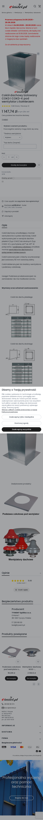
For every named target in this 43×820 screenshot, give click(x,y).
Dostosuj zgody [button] (21, 423)
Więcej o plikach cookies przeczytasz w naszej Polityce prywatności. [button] (19, 411)
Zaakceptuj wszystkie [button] (21, 429)
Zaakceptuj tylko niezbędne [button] (21, 417)
